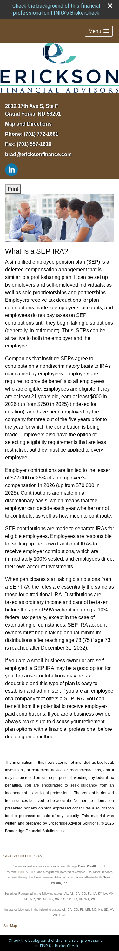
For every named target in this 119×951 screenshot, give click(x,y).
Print (13, 189)
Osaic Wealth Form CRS (22, 856)
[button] (99, 31)
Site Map (10, 926)
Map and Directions (28, 124)
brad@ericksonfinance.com (38, 154)
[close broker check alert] (110, 5)
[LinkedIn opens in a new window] (11, 169)
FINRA (23, 872)
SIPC (33, 872)
